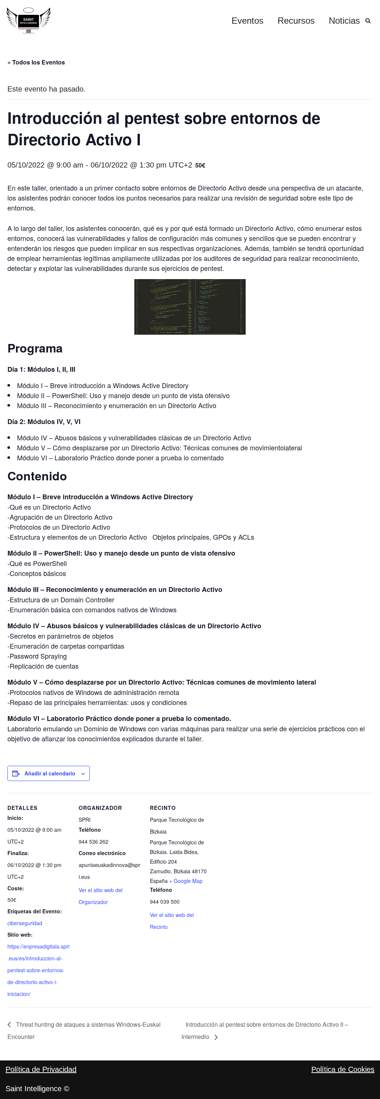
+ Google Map (186, 880)
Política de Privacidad (41, 1069)
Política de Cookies (342, 1069)
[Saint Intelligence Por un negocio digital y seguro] (29, 20)
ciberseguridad (24, 923)
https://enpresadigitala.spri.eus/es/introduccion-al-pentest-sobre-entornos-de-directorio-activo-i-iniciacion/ (38, 970)
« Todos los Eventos (36, 62)
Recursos (296, 21)
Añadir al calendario (49, 773)
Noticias (344, 21)
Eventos (247, 21)
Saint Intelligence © (37, 1089)
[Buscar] (368, 20)
